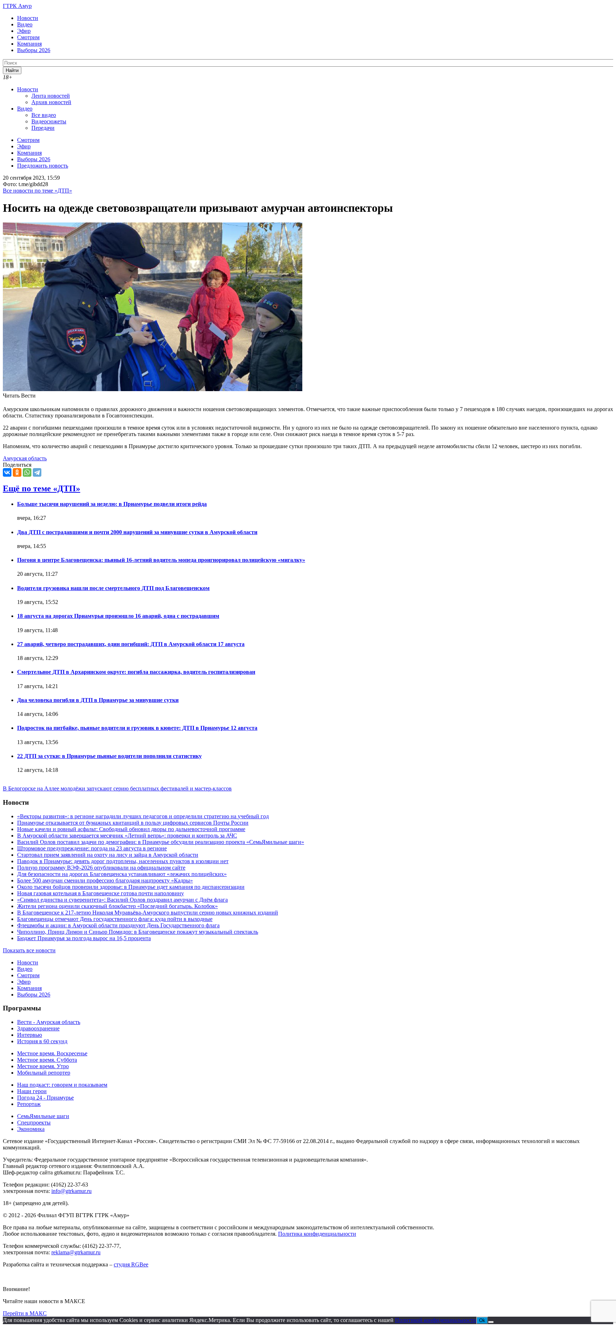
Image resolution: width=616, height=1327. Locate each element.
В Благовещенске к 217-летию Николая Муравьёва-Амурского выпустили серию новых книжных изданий (147, 913)
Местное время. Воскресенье (52, 1053)
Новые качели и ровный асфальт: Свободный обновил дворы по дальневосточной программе (131, 829)
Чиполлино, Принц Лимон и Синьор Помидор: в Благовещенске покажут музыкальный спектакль (137, 932)
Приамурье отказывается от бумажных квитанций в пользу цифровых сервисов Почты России (132, 823)
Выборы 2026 (33, 50)
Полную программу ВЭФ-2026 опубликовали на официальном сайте (101, 868)
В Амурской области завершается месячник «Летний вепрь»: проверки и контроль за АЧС (127, 835)
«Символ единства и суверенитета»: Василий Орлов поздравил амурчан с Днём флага (122, 900)
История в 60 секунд (42, 1041)
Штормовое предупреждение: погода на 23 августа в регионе (92, 848)
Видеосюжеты (48, 121)
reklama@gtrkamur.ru (76, 1252)
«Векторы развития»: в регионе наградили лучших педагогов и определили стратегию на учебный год (143, 816)
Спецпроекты (34, 1123)
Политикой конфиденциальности (435, 1320)
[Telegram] (37, 472)
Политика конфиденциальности (317, 1234)
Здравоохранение (38, 1028)
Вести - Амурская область (48, 1022)
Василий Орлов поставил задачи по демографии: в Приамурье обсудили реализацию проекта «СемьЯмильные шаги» (160, 842)
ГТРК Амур (17, 6)
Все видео (43, 115)
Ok (482, 1320)
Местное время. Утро (43, 1066)
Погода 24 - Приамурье (45, 1098)
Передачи (43, 128)
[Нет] (491, 1322)
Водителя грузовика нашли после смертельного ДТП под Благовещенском (113, 588)
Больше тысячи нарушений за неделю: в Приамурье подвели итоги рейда (112, 504)
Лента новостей (50, 96)
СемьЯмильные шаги (43, 1116)
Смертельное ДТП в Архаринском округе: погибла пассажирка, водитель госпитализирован (136, 672)
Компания (29, 44)
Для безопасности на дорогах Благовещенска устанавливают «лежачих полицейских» (122, 874)
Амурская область (25, 458)
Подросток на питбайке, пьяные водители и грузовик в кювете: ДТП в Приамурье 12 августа (137, 728)
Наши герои (32, 1091)
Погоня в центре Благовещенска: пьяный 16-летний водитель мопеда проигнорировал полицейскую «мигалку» (161, 560)
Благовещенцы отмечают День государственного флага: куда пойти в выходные (114, 919)
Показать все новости (29, 950)
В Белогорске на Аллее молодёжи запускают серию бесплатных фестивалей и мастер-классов (117, 788)
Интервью (29, 1035)
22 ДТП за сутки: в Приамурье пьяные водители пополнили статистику (109, 756)
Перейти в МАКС (25, 1313)
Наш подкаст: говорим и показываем (62, 1085)
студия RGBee (131, 1264)
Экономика (31, 1129)
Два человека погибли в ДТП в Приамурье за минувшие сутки (98, 700)
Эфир (24, 31)
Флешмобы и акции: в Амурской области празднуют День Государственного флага (118, 925)
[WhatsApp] (27, 472)
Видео (24, 24)
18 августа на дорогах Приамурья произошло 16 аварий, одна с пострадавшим (118, 616)
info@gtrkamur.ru (71, 1191)
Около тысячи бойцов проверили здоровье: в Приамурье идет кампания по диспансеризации (131, 887)
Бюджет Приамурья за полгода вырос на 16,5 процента (84, 938)
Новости (27, 18)
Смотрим (28, 37)
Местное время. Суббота (47, 1060)
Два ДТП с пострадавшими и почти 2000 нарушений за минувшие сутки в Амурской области (137, 532)
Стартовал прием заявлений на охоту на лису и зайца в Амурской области (107, 855)
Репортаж (29, 1104)
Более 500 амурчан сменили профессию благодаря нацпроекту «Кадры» (105, 880)
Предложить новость (42, 166)
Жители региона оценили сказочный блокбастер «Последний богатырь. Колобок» (117, 906)
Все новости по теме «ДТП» (37, 191)
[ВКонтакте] (7, 472)
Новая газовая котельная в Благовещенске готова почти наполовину (100, 893)
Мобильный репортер (43, 1073)
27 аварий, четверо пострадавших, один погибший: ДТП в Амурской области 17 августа (131, 644)
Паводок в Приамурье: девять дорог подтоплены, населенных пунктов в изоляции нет (123, 861)
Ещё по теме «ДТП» (41, 488)
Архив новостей (51, 102)
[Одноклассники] (17, 472)
